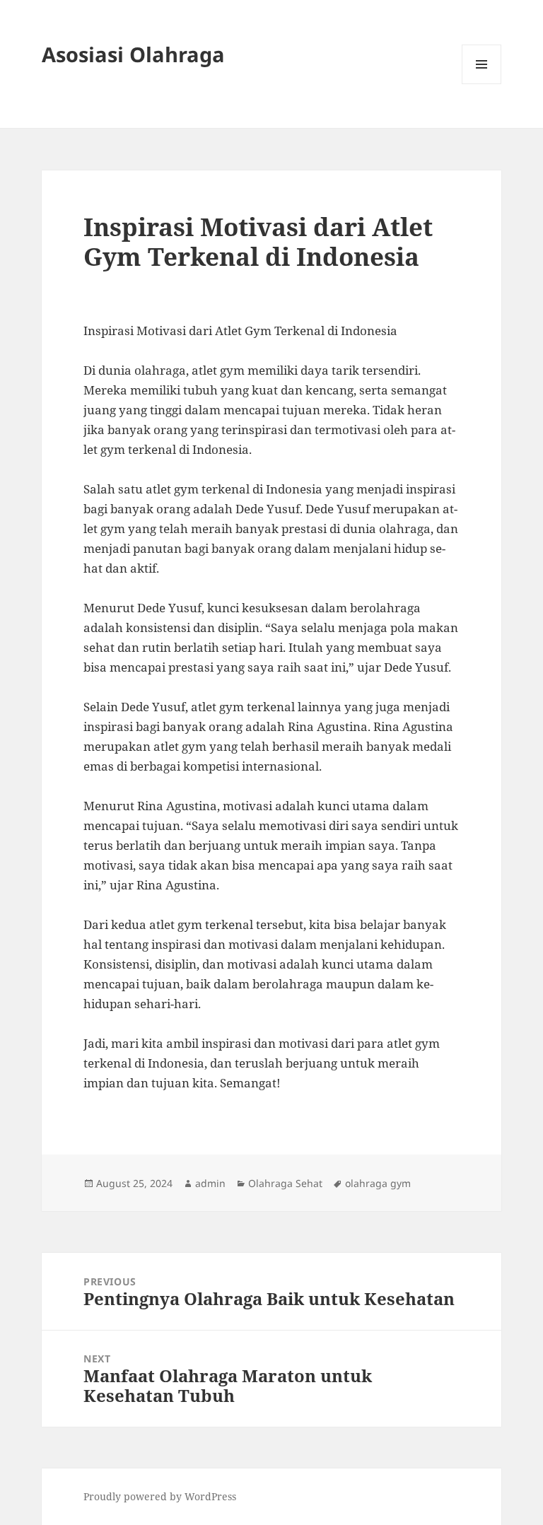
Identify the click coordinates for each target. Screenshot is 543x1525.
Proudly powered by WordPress (159, 1496)
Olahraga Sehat (285, 1183)
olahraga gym (378, 1183)
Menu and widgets (481, 83)
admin (210, 1183)
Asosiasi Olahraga (133, 54)
